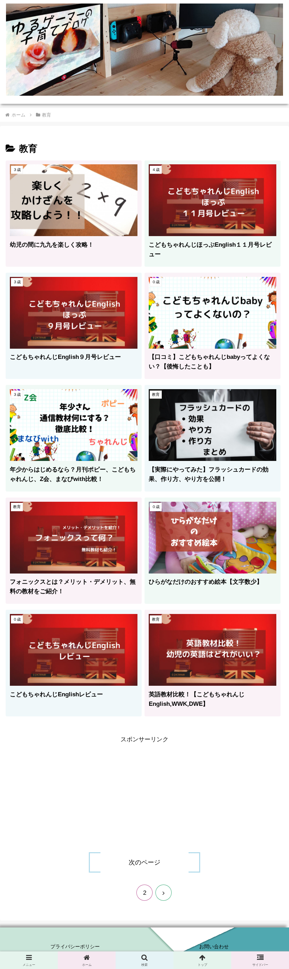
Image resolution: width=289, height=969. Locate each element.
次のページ (144, 862)
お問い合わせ (214, 946)
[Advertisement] (144, 794)
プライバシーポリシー (75, 946)
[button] (267, 903)
